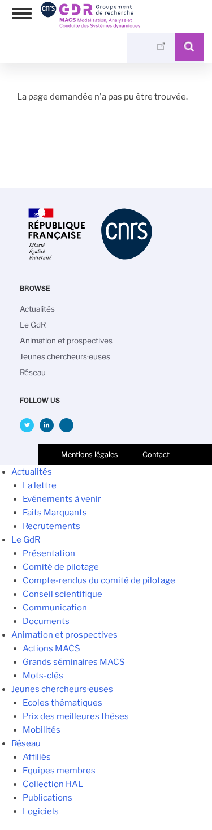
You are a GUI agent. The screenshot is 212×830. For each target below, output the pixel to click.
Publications (47, 798)
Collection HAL (53, 784)
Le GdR (33, 324)
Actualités (37, 308)
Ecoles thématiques (62, 703)
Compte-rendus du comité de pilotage (99, 580)
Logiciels (41, 811)
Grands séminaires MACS (74, 662)
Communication (55, 608)
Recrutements (51, 526)
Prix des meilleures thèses (76, 716)
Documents (46, 621)
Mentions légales (89, 454)
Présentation (49, 553)
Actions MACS (51, 648)
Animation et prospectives (66, 340)
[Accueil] (90, 24)
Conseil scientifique (62, 594)
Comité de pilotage (61, 567)
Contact (156, 454)
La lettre (40, 485)
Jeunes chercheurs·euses (65, 356)
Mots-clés (43, 675)
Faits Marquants (55, 513)
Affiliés (37, 757)
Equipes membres (59, 771)
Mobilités (41, 730)
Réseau (33, 372)
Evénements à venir (62, 499)
